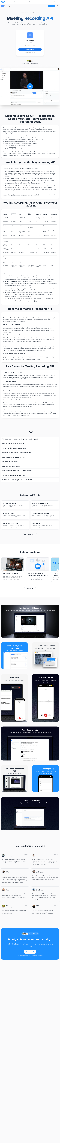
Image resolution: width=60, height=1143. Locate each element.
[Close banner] (58, 2)
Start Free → (30, 952)
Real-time (7, 141)
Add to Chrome (30, 49)
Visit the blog (30, 588)
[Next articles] (57, 570)
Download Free (52, 1)
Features (26, 12)
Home (21, 12)
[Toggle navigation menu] (57, 6)
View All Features (30, 535)
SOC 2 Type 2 (12, 147)
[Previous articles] (2, 570)
